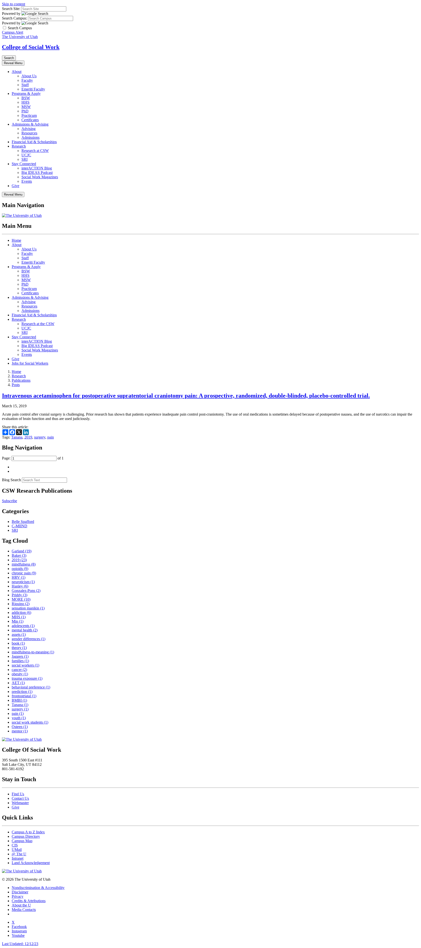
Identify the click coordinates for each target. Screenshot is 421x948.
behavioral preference (31, 687)
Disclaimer (20, 892)
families (20, 661)
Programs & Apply (26, 93)
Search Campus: (14, 18)
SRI (24, 159)
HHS (25, 102)
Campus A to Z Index (28, 832)
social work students (30, 722)
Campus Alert (12, 32)
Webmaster (20, 803)
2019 (28, 437)
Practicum (29, 115)
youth (19, 718)
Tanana (16, 437)
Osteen (20, 727)
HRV (18, 577)
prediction (22, 691)
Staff (25, 85)
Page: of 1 (33, 458)
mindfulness (24, 564)
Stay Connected (24, 164)
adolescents (23, 626)
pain (50, 437)
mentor (20, 731)
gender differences (28, 639)
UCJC (26, 155)
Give (15, 186)
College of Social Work (30, 47)
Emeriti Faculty (33, 89)
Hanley (20, 586)
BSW (25, 98)
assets (19, 634)
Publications (21, 380)
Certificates (30, 120)
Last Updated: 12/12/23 (20, 944)
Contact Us (20, 798)
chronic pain (24, 573)
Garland (21, 551)
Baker (19, 555)
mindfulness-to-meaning (33, 652)
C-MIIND (19, 526)
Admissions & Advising (30, 124)
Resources (29, 133)
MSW (26, 107)
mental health (25, 630)
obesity (20, 674)
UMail (17, 850)
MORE (21, 599)
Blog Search (11, 480)
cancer (19, 670)
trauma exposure (27, 678)
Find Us (18, 794)
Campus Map (22, 841)
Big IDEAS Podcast (37, 172)
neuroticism (23, 582)
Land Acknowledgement (31, 863)
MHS (19, 617)
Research (19, 146)
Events (26, 181)
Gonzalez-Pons (26, 591)
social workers (25, 665)
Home (16, 240)
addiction (21, 612)
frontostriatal (24, 696)
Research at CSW (35, 151)
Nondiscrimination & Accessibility (38, 888)
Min (17, 621)
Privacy (17, 896)
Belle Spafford (23, 521)
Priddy (19, 595)
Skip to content (13, 4)
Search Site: (11, 9)
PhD (25, 111)
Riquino (20, 604)
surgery (39, 437)
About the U (21, 905)
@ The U (19, 854)
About (16, 72)
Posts (16, 385)
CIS (15, 845)
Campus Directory (26, 836)
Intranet (17, 858)
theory (19, 648)
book (18, 643)
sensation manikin (28, 608)
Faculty (27, 80)
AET (18, 683)
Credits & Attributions (29, 901)
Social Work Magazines (39, 177)
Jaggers (20, 656)
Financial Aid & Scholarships (34, 142)
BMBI (19, 700)
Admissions (30, 137)
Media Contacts (24, 910)
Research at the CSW (37, 324)
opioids (20, 569)
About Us (29, 76)
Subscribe (9, 501)
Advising (28, 129)
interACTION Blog (36, 168)
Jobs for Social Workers (30, 363)
